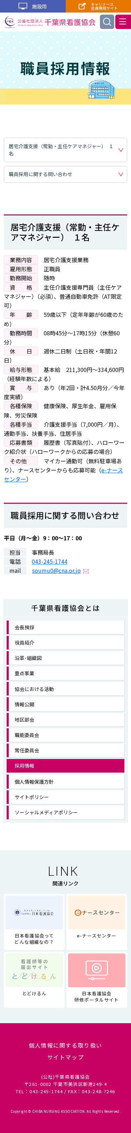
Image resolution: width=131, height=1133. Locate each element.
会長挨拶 (24, 627)
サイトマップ (65, 1057)
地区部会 (24, 719)
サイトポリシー (32, 796)
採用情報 (24, 765)
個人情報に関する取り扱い (65, 1045)
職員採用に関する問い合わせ (40, 173)
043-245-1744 (49, 561)
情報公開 (24, 704)
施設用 (39, 6)
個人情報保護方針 (34, 781)
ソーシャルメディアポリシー (46, 812)
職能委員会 (27, 734)
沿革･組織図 (28, 657)
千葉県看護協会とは (65, 608)
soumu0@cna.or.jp (56, 570)
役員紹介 (24, 642)
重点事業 (24, 673)
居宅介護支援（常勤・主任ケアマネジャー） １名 (61, 150)
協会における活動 (34, 688)
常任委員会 (27, 750)
